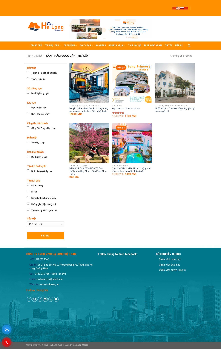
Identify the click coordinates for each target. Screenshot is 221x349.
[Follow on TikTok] (193, 6)
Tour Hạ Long (52, 45)
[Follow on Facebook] (193, 1)
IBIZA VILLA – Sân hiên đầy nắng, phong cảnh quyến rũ (174, 110)
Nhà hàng (101, 45)
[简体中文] (174, 8)
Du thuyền (69, 45)
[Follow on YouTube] (193, 15)
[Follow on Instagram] (193, 4)
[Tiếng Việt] (186, 8)
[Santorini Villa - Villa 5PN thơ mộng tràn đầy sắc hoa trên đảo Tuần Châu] (132, 143)
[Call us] (193, 12)
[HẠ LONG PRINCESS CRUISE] (132, 83)
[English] (178, 8)
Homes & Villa (116, 45)
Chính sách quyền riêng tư (172, 270)
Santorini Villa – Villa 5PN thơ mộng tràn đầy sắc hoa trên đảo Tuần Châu (131, 170)
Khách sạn (85, 45)
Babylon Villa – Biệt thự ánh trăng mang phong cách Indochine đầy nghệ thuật (88, 110)
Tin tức (168, 45)
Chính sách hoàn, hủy (170, 259)
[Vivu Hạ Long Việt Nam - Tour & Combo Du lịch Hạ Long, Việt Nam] (45, 29)
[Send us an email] (193, 9)
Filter (45, 235)
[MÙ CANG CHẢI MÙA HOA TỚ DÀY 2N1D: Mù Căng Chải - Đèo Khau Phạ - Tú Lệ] (89, 143)
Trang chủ (36, 45)
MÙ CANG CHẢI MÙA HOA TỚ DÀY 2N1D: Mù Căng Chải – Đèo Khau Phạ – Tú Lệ (88, 171)
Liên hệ (179, 45)
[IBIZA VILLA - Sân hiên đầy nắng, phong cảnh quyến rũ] (175, 83)
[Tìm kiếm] (189, 46)
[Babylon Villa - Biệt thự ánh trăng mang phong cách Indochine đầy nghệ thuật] (89, 83)
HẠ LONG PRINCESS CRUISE (126, 108)
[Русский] (182, 8)
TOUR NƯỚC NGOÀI (153, 45)
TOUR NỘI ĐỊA (134, 45)
